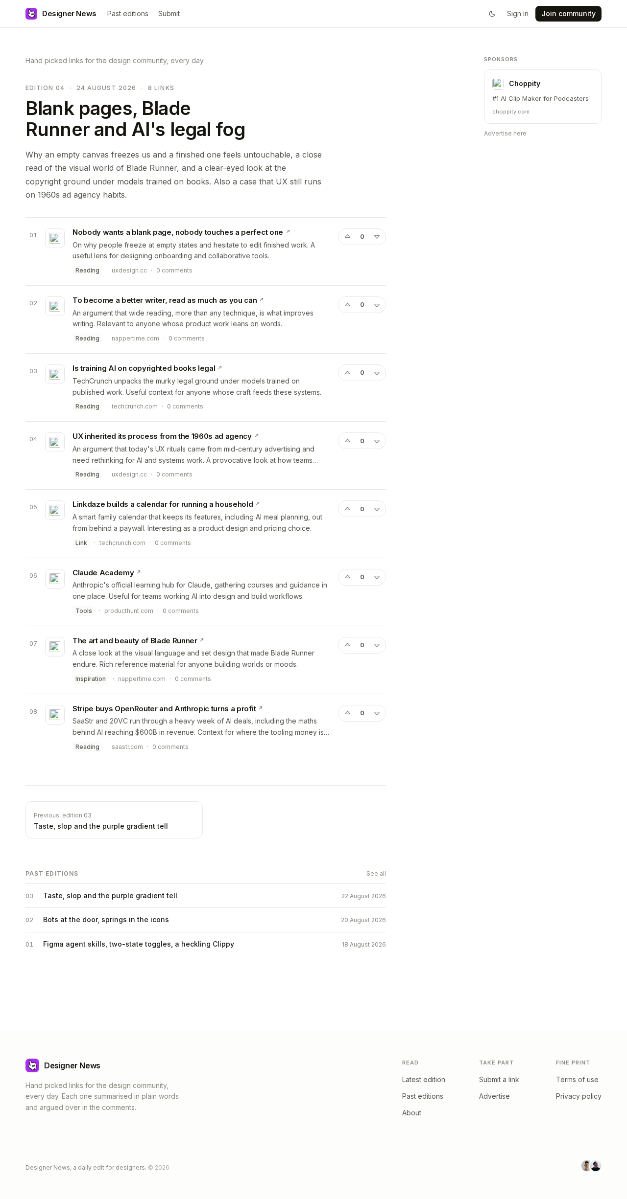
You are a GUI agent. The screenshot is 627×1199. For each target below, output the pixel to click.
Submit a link (499, 1079)
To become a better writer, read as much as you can (164, 300)
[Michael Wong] (587, 1166)
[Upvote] (347, 237)
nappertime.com (135, 338)
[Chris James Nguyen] (596, 1166)
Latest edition (423, 1079)
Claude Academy (103, 572)
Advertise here (505, 133)
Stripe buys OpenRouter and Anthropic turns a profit (164, 708)
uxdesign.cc (129, 270)
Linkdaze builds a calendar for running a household (162, 504)
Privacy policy (579, 1096)
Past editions (127, 13)
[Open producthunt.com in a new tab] (139, 572)
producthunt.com (128, 610)
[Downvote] (377, 237)
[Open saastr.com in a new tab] (261, 708)
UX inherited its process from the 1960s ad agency (162, 436)
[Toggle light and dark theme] (492, 14)
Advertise (494, 1096)
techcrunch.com (135, 406)
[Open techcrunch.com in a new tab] (220, 368)
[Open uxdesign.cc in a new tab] (288, 232)
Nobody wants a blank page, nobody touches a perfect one (177, 232)
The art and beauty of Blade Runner (134, 640)
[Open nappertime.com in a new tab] (262, 300)
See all (376, 873)
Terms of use (577, 1079)
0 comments (174, 270)
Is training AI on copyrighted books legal (143, 368)
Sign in (518, 13)
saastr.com (127, 746)
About (411, 1113)
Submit (169, 13)
